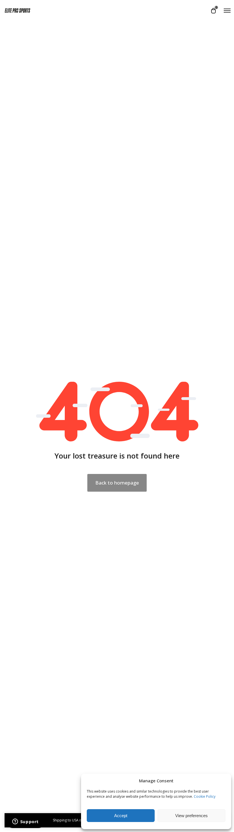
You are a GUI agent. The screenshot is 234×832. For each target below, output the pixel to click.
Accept (120, 815)
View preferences (191, 815)
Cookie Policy (204, 796)
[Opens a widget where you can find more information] (25, 822)
